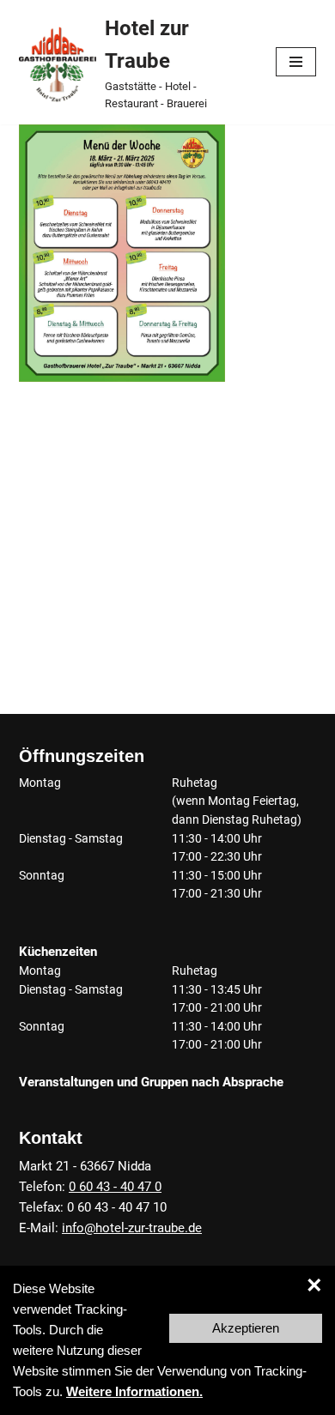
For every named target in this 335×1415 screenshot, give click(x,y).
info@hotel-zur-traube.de (132, 1228)
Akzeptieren (245, 1328)
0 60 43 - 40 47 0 (115, 1186)
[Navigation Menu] (296, 61)
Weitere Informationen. (134, 1391)
